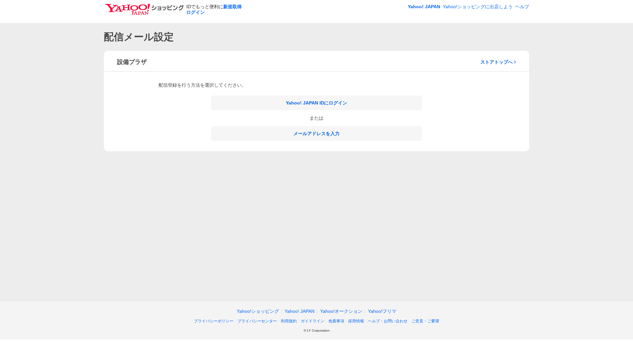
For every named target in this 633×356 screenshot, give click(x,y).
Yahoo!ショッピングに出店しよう (478, 6)
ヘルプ (522, 6)
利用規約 (289, 321)
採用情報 (356, 321)
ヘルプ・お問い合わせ (387, 321)
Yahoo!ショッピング (258, 311)
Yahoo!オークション (341, 311)
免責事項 (336, 321)
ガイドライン (312, 321)
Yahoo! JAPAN (424, 6)
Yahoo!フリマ (382, 311)
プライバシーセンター (257, 321)
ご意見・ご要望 (425, 321)
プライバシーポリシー (213, 321)
